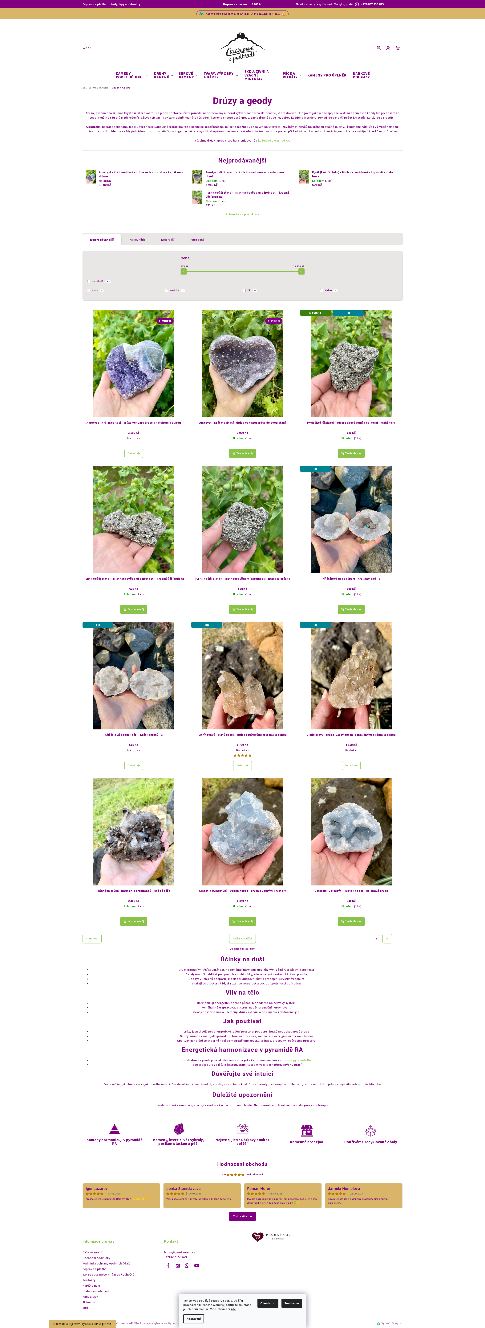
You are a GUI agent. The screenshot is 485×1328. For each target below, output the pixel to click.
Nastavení (194, 1319)
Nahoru (93, 939)
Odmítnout (268, 1303)
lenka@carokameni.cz (180, 1252)
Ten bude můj (244, 453)
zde (233, 1309)
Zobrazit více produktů (241, 214)
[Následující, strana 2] (387, 938)
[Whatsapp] (187, 1265)
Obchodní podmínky (97, 1258)
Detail (131, 453)
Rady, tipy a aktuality (126, 4)
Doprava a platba (95, 4)
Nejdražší (168, 240)
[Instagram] (177, 1265)
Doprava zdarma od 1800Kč (242, 4)
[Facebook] (168, 1265)
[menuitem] (132, 75)
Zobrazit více (242, 1216)
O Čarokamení (92, 1252)
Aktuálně (89, 1302)
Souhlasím (291, 1303)
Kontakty (89, 1280)
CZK (85, 48)
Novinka (176, 290)
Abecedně (198, 240)
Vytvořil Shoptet (392, 1323)
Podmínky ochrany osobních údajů (107, 1263)
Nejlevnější (137, 240)
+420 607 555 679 (175, 1257)
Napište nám (91, 1286)
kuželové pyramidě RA (273, 140)
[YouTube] (196, 1265)
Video (330, 290)
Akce (97, 290)
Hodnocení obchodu (242, 1164)
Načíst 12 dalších (242, 939)
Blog (86, 1308)
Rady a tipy (90, 1297)
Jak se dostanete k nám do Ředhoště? (109, 1274)
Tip (251, 290)
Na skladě (101, 281)
